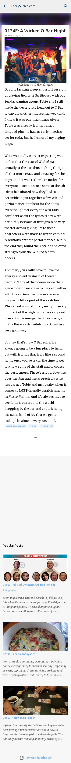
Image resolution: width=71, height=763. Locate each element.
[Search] (65, 6)
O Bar (33, 426)
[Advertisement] (35, 497)
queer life (47, 426)
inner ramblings (15, 426)
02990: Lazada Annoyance (19, 654)
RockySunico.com (23, 6)
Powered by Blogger (38, 757)
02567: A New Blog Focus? (19, 717)
